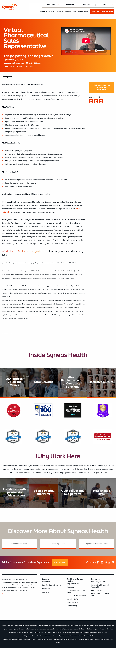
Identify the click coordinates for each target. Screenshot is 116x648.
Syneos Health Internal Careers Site (100, 586)
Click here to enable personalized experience (101, 87)
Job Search (46, 582)
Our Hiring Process (98, 582)
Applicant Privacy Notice (86, 639)
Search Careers (64, 11)
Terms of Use (32, 639)
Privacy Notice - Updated (44, 639)
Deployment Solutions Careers (96, 543)
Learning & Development (76, 595)
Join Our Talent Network (102, 11)
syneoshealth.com (7, 593)
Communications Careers (19, 543)
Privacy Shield (58, 639)
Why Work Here (80, 11)
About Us (70, 587)
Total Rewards (72, 602)
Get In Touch (59, 562)
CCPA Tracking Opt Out (70, 639)
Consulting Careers (58, 543)
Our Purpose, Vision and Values (76, 591)
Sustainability (72, 606)
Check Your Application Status (100, 594)
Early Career (46, 588)
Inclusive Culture (73, 599)
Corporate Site (47, 11)
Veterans (45, 592)
